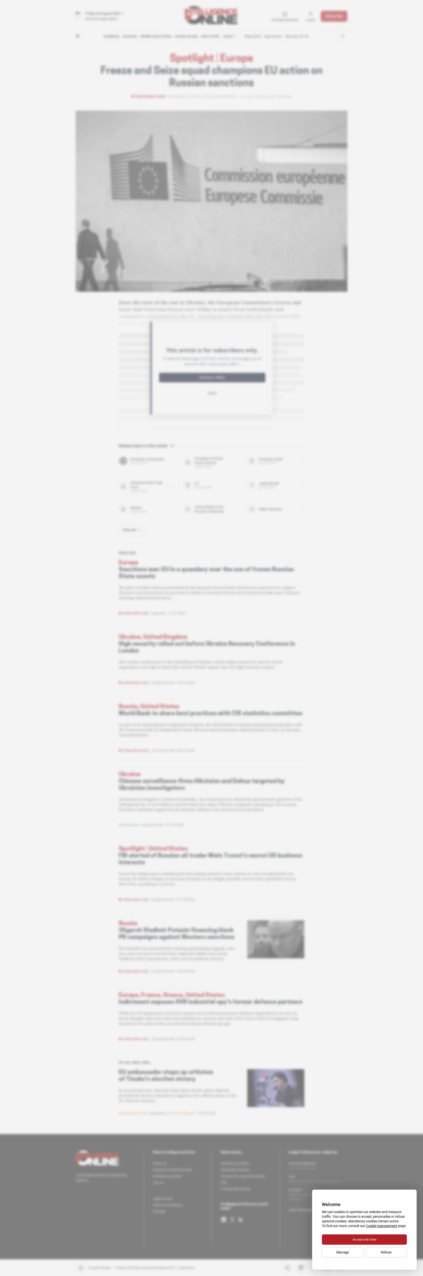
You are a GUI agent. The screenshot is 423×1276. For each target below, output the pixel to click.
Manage (342, 1252)
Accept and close (364, 1239)
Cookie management (381, 1226)
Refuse (386, 1252)
